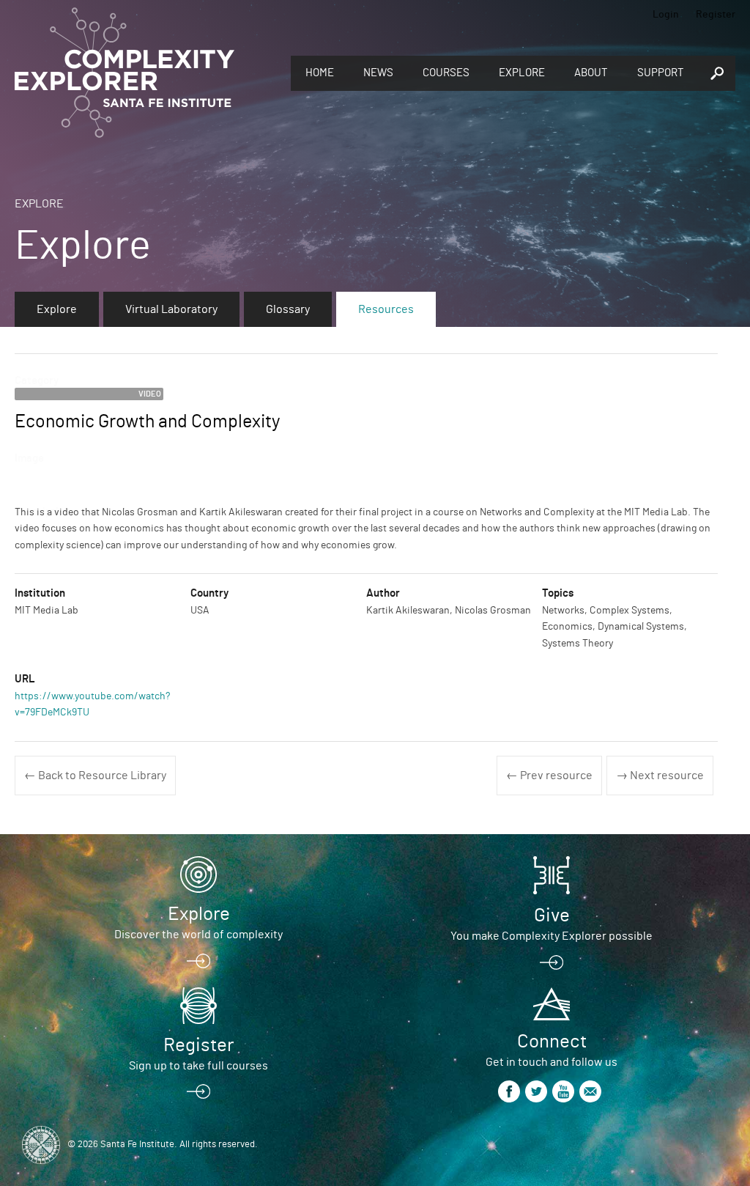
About (591, 72)
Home (319, 72)
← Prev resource (549, 775)
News (378, 72)
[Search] (717, 74)
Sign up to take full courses (198, 1066)
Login (666, 15)
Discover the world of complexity (198, 934)
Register (715, 15)
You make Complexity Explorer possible (551, 936)
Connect (552, 1041)
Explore (522, 72)
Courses (446, 72)
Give (552, 915)
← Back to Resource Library (95, 775)
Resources (386, 309)
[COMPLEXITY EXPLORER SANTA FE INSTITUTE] (124, 73)
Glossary (288, 309)
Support (660, 72)
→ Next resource (660, 775)
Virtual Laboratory (171, 309)
